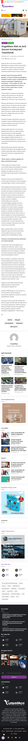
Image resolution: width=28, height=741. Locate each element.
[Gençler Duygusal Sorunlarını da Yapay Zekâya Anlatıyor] (5, 442)
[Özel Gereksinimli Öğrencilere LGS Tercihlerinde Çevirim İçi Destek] (14, 656)
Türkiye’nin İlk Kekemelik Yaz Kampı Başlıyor (18, 478)
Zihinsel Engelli (5, 596)
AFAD (10, 320)
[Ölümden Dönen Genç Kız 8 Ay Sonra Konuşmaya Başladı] (5, 657)
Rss (12, 733)
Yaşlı (23, 593)
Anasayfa (5, 39)
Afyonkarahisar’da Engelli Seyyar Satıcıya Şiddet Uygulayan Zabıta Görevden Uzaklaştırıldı (6, 369)
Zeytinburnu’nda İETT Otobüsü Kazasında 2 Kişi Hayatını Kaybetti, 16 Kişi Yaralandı (7, 388)
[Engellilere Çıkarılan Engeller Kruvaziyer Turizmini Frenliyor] (23, 664)
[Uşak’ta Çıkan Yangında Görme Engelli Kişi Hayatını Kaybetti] (23, 657)
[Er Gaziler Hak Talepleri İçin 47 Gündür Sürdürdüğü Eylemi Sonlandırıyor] (21, 380)
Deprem (4, 585)
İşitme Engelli (5, 599)
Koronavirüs (10, 591)
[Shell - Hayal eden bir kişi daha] (14, 15)
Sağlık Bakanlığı (5, 593)
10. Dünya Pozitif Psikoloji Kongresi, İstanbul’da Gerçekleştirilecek (18, 464)
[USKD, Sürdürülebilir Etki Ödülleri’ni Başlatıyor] (5, 435)
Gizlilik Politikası (9, 731)
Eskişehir (20, 323)
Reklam (24, 731)
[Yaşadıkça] (7, 6)
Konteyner (14, 326)
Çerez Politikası (18, 731)
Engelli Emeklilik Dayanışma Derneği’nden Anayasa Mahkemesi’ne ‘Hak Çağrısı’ (19, 448)
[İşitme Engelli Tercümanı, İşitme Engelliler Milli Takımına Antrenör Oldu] (14, 663)
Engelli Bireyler (16, 585)
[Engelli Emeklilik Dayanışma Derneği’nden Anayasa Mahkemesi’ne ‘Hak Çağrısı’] (5, 449)
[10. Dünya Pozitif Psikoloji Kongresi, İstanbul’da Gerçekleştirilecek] (5, 465)
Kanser (3, 591)
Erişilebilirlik (9, 323)
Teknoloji (11, 43)
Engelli (18, 320)
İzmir (17, 596)
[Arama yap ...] (26, 10)
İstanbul (12, 596)
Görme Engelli (22, 588)
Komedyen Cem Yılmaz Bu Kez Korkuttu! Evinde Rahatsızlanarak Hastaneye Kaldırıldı (20, 369)
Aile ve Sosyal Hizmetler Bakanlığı (9, 583)
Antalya (20, 583)
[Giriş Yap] (23, 10)
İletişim (15, 733)
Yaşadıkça (14, 344)
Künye (3, 731)
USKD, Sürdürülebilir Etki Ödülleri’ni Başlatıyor (17, 433)
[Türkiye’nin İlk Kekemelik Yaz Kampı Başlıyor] (5, 479)
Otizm (16, 591)
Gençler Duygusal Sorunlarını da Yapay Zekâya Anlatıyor (17, 441)
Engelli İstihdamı (5, 588)
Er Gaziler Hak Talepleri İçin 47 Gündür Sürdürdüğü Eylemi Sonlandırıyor (20, 388)
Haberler (10, 39)
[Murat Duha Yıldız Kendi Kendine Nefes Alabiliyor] (5, 662)
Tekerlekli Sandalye (15, 593)
